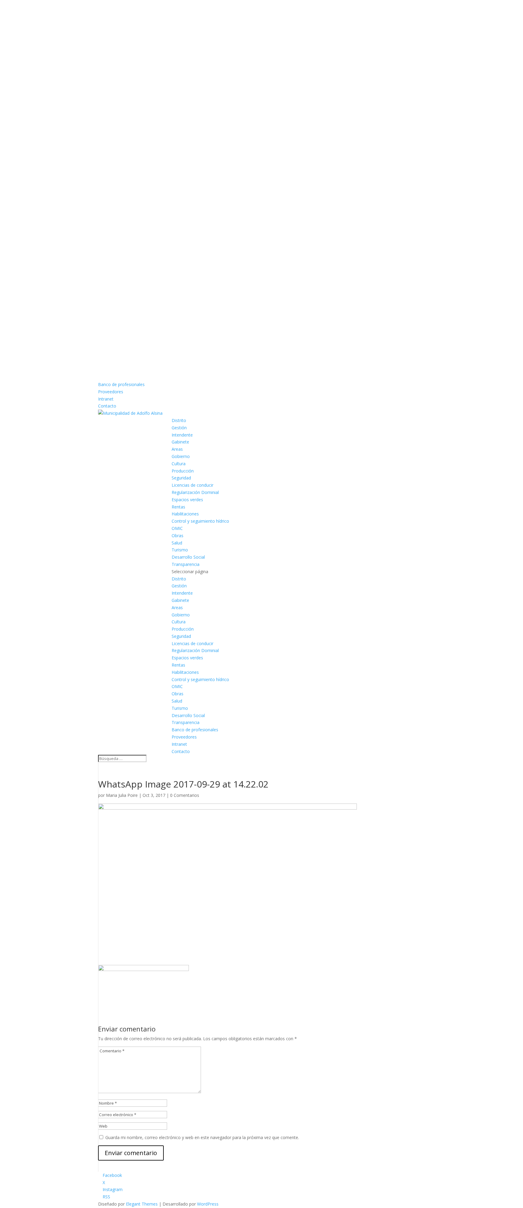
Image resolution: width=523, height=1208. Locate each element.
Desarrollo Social (188, 557)
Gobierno (181, 456)
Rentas (178, 507)
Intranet (105, 399)
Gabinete (180, 442)
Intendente (182, 435)
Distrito (179, 420)
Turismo (180, 550)
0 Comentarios (184, 795)
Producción (183, 471)
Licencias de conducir (192, 485)
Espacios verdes (187, 499)
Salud (177, 543)
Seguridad (181, 478)
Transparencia (185, 564)
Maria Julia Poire (122, 795)
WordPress (208, 1204)
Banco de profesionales (121, 384)
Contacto (107, 406)
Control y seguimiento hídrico (200, 521)
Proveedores (110, 392)
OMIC (177, 528)
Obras (177, 535)
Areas (177, 449)
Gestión (179, 427)
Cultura (179, 463)
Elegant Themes (142, 1204)
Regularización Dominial (195, 492)
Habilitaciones (185, 514)
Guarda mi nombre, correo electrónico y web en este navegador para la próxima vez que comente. (202, 1137)
